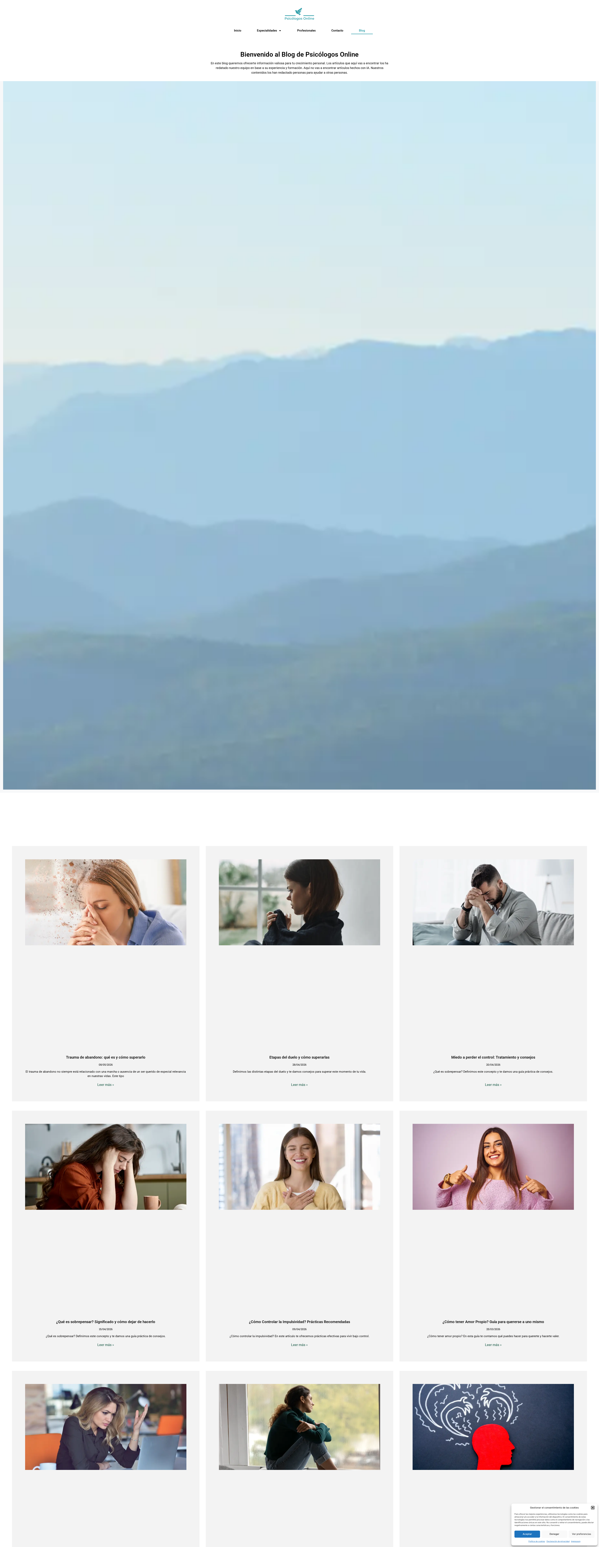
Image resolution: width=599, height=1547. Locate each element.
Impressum (575, 1541)
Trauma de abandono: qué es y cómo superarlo (105, 1057)
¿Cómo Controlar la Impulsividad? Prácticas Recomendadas (299, 1321)
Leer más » (105, 1085)
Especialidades (267, 30)
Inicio (237, 30)
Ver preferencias (581, 1533)
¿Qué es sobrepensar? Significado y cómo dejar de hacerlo (105, 1321)
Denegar (554, 1533)
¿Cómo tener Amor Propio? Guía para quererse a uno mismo (493, 1321)
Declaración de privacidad (558, 1541)
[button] (592, 1507)
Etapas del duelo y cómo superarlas (299, 1057)
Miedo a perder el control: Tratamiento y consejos (493, 1057)
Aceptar (527, 1533)
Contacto (337, 30)
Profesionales (306, 30)
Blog (362, 30)
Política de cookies (536, 1541)
